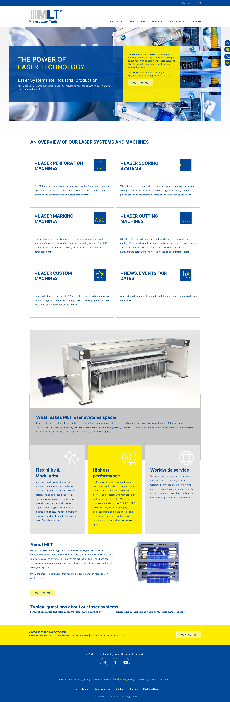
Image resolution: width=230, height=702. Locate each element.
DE (183, 2)
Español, (99, 679)
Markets (157, 21)
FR (193, 2)
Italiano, (108, 679)
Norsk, (123, 679)
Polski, (142, 679)
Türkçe (167, 679)
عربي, (83, 679)
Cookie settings (151, 689)
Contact (120, 689)
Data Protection (103, 689)
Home (74, 689)
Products (116, 21)
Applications (176, 21)
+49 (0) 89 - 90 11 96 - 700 (111, 635)
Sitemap (134, 689)
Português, (133, 679)
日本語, (116, 679)
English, (90, 679)
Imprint (85, 689)
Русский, (150, 679)
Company (195, 21)
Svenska (159, 679)
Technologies (137, 21)
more (87, 194)
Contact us (141, 82)
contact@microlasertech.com (73, 635)
